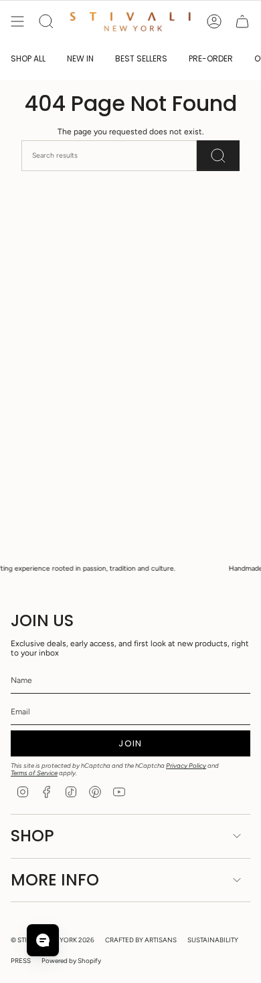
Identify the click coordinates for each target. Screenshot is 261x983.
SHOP (32, 836)
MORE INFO (55, 880)
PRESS (21, 960)
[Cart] (242, 21)
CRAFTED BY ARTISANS (141, 940)
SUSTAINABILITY (212, 940)
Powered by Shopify (71, 960)
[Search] (218, 155)
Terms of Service (34, 773)
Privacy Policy (186, 765)
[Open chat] (43, 940)
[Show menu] (17, 21)
